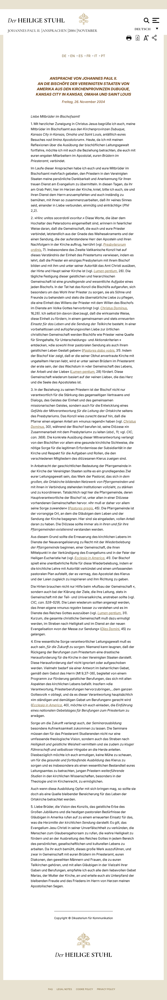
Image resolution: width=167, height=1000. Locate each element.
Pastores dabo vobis (98, 350)
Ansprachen (54, 30)
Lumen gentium (105, 271)
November (87, 30)
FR (88, 56)
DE (64, 56)
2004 (72, 30)
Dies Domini (110, 629)
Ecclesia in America (89, 558)
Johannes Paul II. (24, 30)
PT (103, 56)
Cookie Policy (84, 989)
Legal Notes (64, 989)
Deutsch (143, 30)
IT (95, 56)
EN (72, 56)
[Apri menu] (155, 20)
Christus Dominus (113, 308)
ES (81, 56)
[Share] (155, 38)
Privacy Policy (106, 989)
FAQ (50, 989)
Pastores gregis (81, 508)
